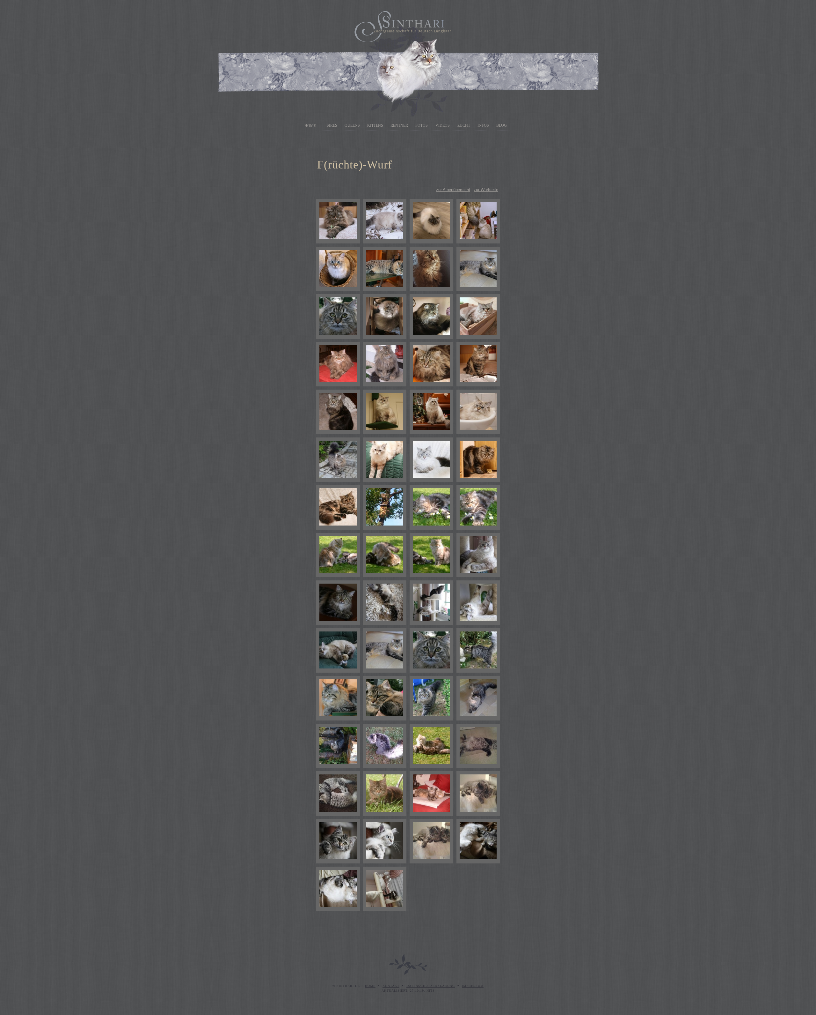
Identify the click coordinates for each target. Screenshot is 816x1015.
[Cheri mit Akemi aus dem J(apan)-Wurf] (478, 221)
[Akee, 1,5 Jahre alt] (338, 460)
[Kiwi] (431, 269)
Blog (501, 125)
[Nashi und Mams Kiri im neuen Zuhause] (431, 793)
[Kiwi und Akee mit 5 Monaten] (338, 793)
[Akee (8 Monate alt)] (478, 651)
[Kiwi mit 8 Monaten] (478, 698)
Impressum (473, 986)
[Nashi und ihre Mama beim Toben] (384, 555)
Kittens (375, 125)
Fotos (421, 125)
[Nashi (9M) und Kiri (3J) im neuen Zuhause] (431, 555)
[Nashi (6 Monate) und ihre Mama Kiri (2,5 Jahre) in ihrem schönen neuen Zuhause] (431, 746)
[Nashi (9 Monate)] (384, 507)
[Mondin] (384, 841)
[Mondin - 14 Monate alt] (384, 412)
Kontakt (390, 986)
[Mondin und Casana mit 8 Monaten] (431, 603)
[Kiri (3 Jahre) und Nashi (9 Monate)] (338, 555)
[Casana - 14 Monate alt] (431, 364)
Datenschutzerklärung (430, 986)
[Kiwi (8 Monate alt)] (384, 651)
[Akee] (384, 269)
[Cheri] (431, 221)
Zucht (463, 125)
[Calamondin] (384, 316)
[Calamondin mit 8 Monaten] (478, 603)
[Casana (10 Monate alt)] (478, 460)
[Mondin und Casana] (478, 841)
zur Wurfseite (486, 189)
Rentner (399, 125)
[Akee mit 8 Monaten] (338, 746)
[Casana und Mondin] (338, 889)
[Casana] (338, 221)
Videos (442, 125)
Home (310, 125)
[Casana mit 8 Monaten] (338, 603)
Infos (483, 125)
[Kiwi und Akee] (478, 793)
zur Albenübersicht (453, 189)
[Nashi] (338, 364)
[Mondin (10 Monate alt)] (384, 460)
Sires (332, 125)
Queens (352, 125)
